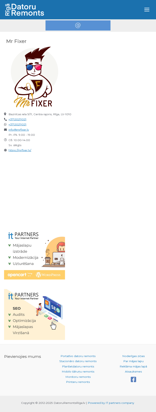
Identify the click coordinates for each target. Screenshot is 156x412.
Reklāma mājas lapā (133, 366)
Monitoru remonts (78, 376)
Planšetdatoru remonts (78, 366)
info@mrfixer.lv (19, 129)
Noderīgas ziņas (133, 356)
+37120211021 (17, 119)
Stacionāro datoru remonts (77, 361)
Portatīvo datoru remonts (78, 356)
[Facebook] (133, 379)
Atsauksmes (133, 371)
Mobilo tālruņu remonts (78, 371)
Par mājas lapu (133, 361)
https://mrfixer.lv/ (20, 150)
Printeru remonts (78, 382)
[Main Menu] (147, 9)
